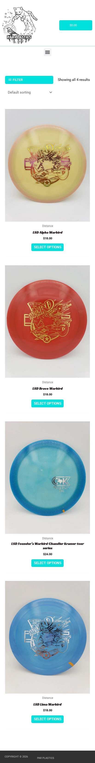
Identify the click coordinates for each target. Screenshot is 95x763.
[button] (47, 52)
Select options (47, 247)
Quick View (47, 218)
